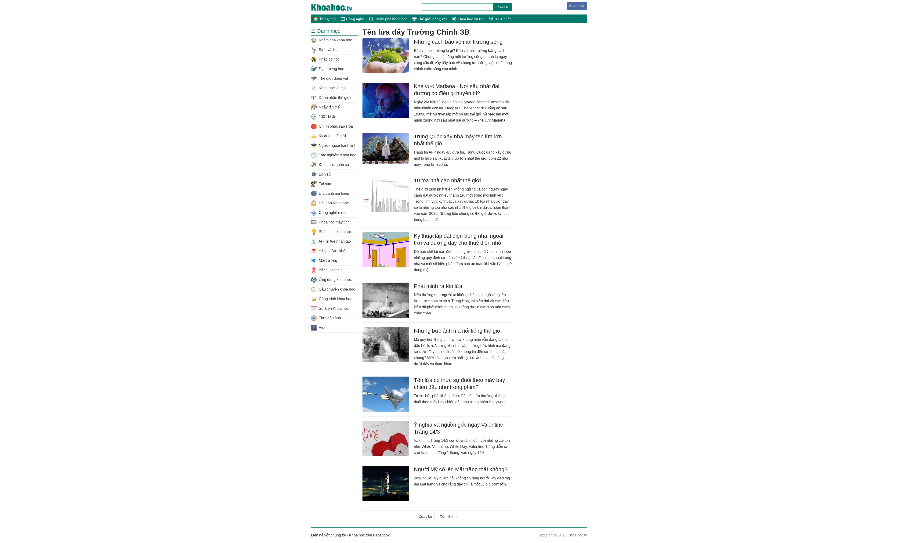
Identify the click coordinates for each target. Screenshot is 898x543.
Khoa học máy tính (334, 222)
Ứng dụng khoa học (335, 280)
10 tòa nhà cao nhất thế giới (447, 180)
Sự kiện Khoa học (333, 308)
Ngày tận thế (329, 107)
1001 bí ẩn (502, 19)
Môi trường (327, 261)
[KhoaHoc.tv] (336, 7)
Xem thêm (448, 516)
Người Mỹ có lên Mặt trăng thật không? (460, 469)
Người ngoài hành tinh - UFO (338, 145)
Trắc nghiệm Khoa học (337, 155)
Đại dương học (331, 69)
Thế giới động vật (432, 19)
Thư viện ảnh (329, 318)
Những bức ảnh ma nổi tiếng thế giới (458, 331)
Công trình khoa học (335, 299)
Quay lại (425, 516)
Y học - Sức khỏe (333, 251)
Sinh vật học (328, 50)
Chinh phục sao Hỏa (335, 126)
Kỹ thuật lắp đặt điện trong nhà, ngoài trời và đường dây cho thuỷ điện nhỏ (458, 239)
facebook (577, 6)
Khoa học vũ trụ (470, 19)
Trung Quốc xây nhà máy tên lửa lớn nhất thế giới (458, 140)
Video (323, 328)
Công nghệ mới (331, 213)
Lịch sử (324, 174)
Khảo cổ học (329, 59)
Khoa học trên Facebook (369, 535)
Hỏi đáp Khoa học (333, 203)
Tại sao (324, 184)
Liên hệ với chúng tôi (328, 535)
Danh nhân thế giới (334, 98)
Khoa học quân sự (333, 165)
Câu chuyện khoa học (336, 289)
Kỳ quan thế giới (332, 136)
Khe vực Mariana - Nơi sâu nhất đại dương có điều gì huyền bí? (456, 89)
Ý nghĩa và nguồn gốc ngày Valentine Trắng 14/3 (458, 428)
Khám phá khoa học (390, 19)
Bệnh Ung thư (330, 270)
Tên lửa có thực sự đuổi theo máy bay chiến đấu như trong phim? (459, 383)
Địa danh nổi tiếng (333, 193)
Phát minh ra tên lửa (438, 286)
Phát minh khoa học (335, 232)
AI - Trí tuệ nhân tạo (334, 241)
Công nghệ (354, 19)
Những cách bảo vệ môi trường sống (458, 42)
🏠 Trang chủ (324, 19)
